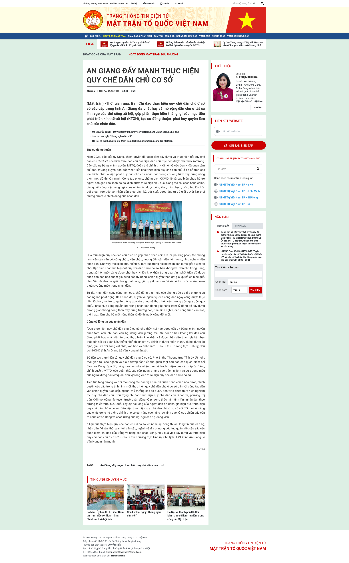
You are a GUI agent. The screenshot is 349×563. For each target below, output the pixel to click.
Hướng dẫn (223, 226)
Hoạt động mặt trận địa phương (153, 54)
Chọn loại (220, 281)
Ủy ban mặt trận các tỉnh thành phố (238, 158)
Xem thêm (257, 107)
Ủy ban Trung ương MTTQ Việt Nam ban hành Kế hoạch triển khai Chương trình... (243, 44)
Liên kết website (229, 121)
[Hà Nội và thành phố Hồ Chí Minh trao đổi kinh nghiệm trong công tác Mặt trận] (186, 496)
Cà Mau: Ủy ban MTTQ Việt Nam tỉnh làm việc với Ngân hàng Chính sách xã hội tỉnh (105, 516)
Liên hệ (133, 3)
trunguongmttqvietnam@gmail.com (124, 552)
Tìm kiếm (255, 290)
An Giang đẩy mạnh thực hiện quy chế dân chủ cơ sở (132, 465)
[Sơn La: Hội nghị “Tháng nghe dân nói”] (146, 496)
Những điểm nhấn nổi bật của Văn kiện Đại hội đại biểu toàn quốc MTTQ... (185, 44)
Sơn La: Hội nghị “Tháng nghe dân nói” (144, 514)
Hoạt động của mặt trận (102, 54)
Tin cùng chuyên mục (108, 479)
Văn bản (222, 217)
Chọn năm (221, 290)
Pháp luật (241, 226)
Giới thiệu (223, 66)
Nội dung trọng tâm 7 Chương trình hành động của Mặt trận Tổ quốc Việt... (130, 44)
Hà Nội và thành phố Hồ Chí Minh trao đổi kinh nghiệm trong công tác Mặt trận (185, 516)
